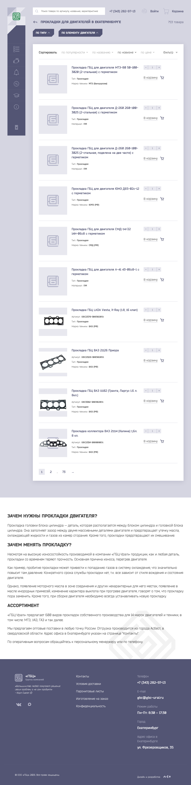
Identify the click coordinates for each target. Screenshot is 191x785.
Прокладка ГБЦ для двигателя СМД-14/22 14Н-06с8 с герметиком (101, 231)
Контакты (82, 676)
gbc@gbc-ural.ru (150, 697)
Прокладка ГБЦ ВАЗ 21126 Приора (95, 350)
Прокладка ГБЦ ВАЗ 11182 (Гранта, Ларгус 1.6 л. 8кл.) (104, 393)
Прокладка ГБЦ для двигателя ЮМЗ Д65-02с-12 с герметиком (105, 191)
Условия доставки (88, 683)
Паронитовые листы (90, 691)
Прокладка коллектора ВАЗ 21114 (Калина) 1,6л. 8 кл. (104, 433)
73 (63, 471)
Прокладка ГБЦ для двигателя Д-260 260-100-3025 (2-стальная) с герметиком (105, 110)
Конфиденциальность (91, 706)
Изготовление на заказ (92, 698)
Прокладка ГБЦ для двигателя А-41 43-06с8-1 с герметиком (105, 272)
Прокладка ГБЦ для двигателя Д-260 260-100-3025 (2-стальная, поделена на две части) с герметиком (105, 153)
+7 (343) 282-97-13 (151, 682)
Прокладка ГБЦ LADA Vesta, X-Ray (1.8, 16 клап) (105, 310)
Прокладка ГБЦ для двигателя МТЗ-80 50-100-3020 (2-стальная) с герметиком (105, 70)
